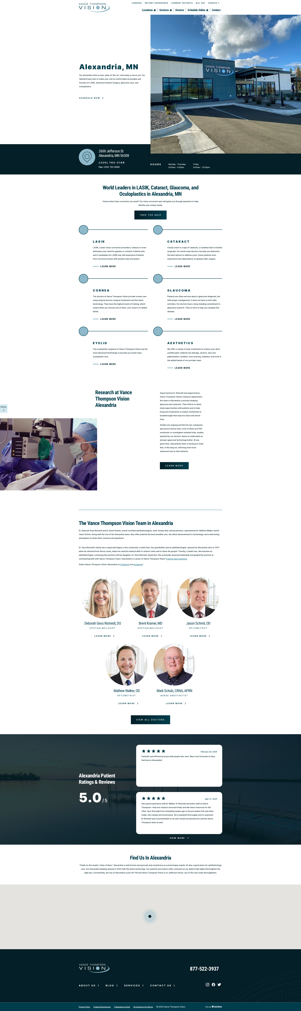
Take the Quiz (150, 215)
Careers (137, 3)
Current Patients (182, 3)
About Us (87, 985)
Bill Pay (200, 3)
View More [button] (177, 838)
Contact (216, 10)
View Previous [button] (177, 741)
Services (164, 10)
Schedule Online (196, 10)
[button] (150, 916)
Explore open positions (176, 559)
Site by (208, 1007)
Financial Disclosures (102, 1007)
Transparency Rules (122, 1007)
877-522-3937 (204, 969)
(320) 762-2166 (112, 162)
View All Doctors (150, 719)
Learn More (108, 266)
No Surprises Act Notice (143, 1007)
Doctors (179, 10)
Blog (110, 985)
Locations (147, 10)
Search (213, 3)
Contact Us (161, 985)
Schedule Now (89, 98)
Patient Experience (156, 3)
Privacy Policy (84, 1007)
